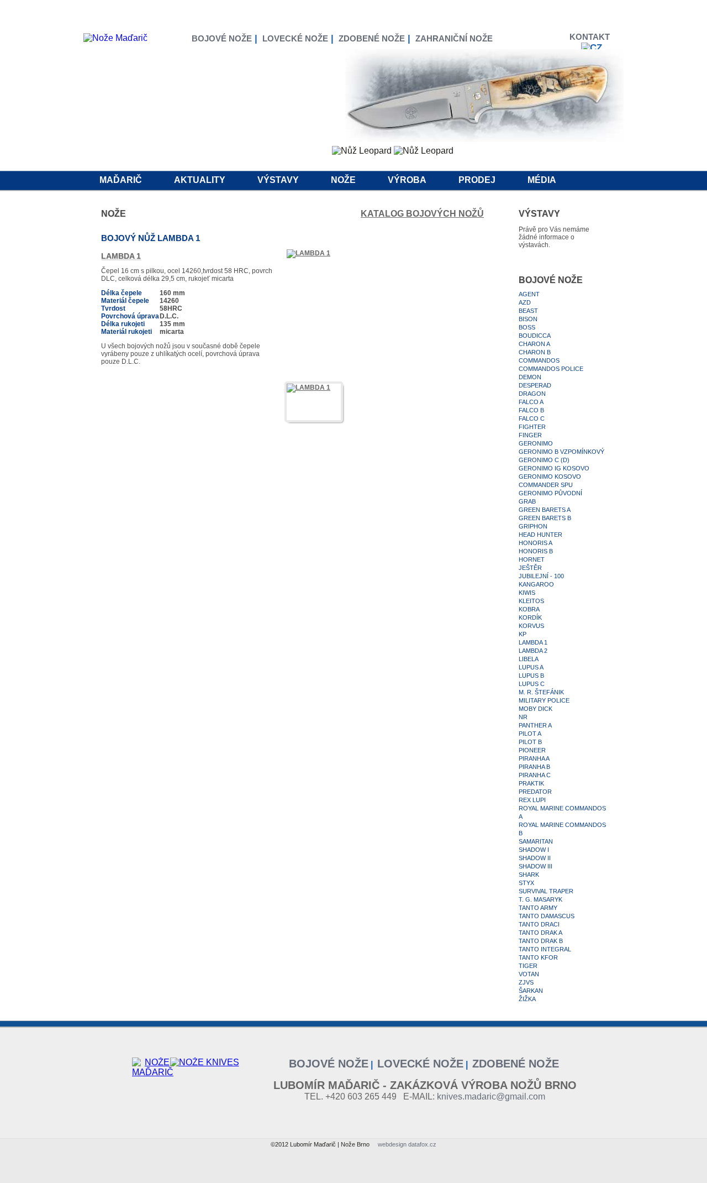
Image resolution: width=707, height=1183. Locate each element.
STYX (526, 883)
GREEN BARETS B (545, 518)
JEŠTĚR (530, 567)
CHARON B (535, 352)
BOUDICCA (535, 335)
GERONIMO (536, 443)
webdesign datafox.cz (407, 1144)
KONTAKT (591, 36)
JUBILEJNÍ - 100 (541, 576)
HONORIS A (535, 543)
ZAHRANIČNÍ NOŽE (454, 38)
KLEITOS (531, 601)
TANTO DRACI (539, 924)
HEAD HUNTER (540, 534)
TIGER (528, 965)
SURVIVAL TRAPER (546, 891)
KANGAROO (536, 584)
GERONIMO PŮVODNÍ (550, 493)
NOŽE (343, 180)
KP (522, 634)
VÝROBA (407, 180)
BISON (528, 319)
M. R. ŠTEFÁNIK (541, 692)
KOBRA (529, 609)
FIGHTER (532, 426)
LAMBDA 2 (533, 650)
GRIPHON (533, 526)
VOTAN (529, 974)
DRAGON (532, 393)
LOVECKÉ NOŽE (295, 38)
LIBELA (529, 659)
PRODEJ (476, 180)
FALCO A (531, 402)
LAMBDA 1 (533, 642)
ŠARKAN (531, 990)
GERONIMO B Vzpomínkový (561, 451)
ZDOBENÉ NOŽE (372, 38)
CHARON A (534, 344)
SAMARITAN (536, 841)
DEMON (530, 377)
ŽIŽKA (527, 999)
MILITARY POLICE (544, 700)
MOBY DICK (535, 708)
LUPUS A (531, 667)
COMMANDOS (539, 360)
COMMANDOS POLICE (551, 368)
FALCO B (531, 410)
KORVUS (531, 625)
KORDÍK (530, 617)
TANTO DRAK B (541, 941)
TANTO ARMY (538, 907)
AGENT (529, 294)
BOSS (527, 327)
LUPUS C (532, 684)
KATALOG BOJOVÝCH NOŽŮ (422, 213)
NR (523, 717)
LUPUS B (531, 675)
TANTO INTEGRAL (545, 949)
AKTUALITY (199, 180)
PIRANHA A (534, 758)
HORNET (532, 559)
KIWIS (527, 592)
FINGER (530, 435)
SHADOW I (534, 849)
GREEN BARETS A (545, 509)
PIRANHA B (534, 766)
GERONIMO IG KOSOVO (554, 468)
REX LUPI (532, 800)
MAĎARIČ (120, 180)
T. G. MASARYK (540, 899)
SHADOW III (535, 866)
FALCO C (532, 418)
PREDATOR (535, 791)
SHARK (529, 874)
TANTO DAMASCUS (546, 916)
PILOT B (530, 742)
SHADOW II (535, 858)
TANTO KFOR (538, 957)
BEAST (528, 310)
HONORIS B (536, 551)
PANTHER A (535, 725)
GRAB (527, 501)
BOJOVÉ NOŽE (222, 38)
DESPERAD (535, 385)
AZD (525, 302)
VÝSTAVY (278, 180)
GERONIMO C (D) (544, 460)
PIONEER (532, 750)
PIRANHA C (535, 775)
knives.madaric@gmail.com (491, 1096)
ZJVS (526, 982)
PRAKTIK (531, 783)
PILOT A (530, 733)
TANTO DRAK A (540, 932)
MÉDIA (541, 180)
